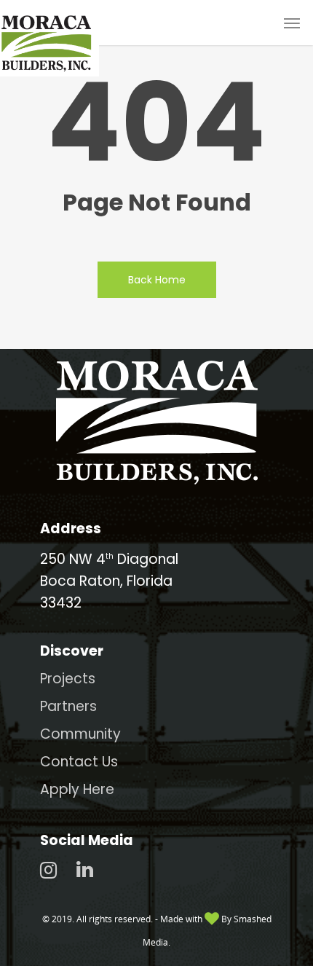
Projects (67, 678)
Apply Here (77, 789)
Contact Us (79, 761)
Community (80, 734)
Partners (68, 706)
